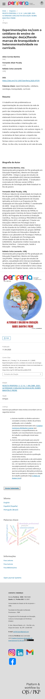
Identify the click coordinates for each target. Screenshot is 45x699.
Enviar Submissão (12, 488)
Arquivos (12, 11)
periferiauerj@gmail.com (21, 632)
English (7, 502)
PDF (7, 338)
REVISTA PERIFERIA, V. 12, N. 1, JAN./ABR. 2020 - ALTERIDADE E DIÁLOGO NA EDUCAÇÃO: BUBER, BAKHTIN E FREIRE (19, 15)
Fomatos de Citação (11, 374)
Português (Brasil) (11, 510)
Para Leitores (8, 560)
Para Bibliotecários (10, 568)
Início (4, 11)
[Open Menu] (4, 4)
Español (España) (11, 506)
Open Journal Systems (12, 578)
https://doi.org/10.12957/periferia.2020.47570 (20, 80)
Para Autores (8, 564)
